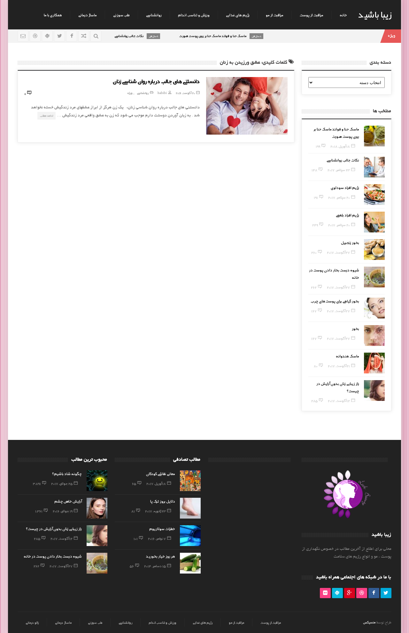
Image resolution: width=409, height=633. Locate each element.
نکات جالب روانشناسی (343, 159)
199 (318, 146)
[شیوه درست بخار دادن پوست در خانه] (374, 277)
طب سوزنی (121, 14)
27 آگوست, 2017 (338, 252)
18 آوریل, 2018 (340, 146)
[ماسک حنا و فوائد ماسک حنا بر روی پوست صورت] (374, 136)
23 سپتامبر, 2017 (339, 170)
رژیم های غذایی (238, 14)
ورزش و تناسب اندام (194, 14)
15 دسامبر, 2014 (155, 566)
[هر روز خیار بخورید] (190, 563)
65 (134, 483)
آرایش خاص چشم (68, 501)
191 (316, 197)
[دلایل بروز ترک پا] (190, 508)
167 (314, 311)
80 (316, 365)
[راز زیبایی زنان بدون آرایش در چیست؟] (374, 390)
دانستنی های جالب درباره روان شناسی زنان (156, 81)
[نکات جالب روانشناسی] (374, 167)
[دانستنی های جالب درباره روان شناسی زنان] (247, 106)
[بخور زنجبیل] (374, 249)
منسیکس (369, 622)
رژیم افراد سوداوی (345, 187)
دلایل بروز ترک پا (162, 501)
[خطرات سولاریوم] (190, 535)
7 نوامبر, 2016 (157, 538)
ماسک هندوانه (347, 355)
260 (314, 252)
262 (314, 287)
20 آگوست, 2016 (185, 93)
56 (132, 566)
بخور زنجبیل (350, 242)
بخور (355, 328)
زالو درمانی (32, 622)
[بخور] (374, 335)
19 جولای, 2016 (63, 511)
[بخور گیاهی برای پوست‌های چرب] (374, 308)
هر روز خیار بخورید (160, 556)
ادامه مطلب (46, 115)
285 (314, 400)
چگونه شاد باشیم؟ (67, 473)
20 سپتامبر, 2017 (339, 197)
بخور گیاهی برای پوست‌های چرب (335, 300)
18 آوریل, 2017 (156, 483)
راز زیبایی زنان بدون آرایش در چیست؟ (54, 528)
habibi (162, 93)
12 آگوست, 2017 (339, 400)
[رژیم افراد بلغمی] (374, 222)
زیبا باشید (374, 14)
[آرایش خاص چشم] (97, 508)
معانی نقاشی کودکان (160, 473)
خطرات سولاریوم (162, 528)
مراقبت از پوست (311, 14)
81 (133, 511)
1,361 (38, 511)
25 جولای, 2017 (62, 483)
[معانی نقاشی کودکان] (190, 480)
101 (136, 538)
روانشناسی (154, 14)
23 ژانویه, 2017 (155, 511)
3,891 (37, 483)
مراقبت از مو (274, 14)
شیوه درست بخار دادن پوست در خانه (53, 556)
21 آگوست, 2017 (339, 365)
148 (314, 170)
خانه (343, 14)
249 (315, 225)
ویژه (130, 93)
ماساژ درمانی (87, 14)
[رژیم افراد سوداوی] (374, 194)
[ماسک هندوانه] (374, 363)
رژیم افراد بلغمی (347, 214)
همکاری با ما (53, 14)
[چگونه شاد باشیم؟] (97, 480)
